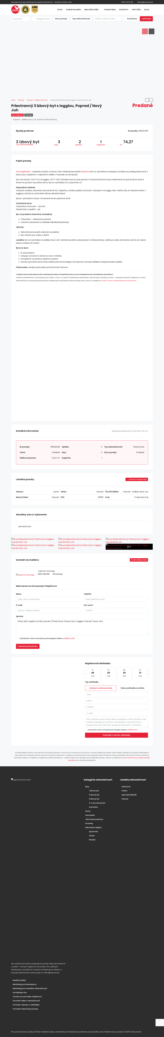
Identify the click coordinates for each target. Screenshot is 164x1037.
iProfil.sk (37, 1032)
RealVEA (85, 171)
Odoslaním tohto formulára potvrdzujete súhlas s (47, 638)
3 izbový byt (94, 799)
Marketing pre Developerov (25, 984)
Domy (87, 811)
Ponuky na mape (73, 9)
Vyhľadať (146, 18)
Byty (87, 786)
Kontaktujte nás (20, 992)
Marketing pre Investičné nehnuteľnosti (30, 988)
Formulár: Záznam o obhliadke (26, 1005)
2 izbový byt (94, 795)
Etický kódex (136, 1032)
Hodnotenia (110, 9)
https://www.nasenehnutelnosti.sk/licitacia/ (119, 281)
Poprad (125, 799)
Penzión (92, 840)
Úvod (59, 9)
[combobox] (107, 18)
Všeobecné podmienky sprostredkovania (85, 1032)
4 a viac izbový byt (97, 803)
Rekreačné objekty (93, 827)
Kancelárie (90, 815)
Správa (19, 616)
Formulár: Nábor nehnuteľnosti (26, 1000)
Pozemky (89, 823)
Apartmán (93, 831)
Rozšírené (132, 18)
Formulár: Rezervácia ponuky (25, 1009)
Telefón (87, 594)
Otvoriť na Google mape (137, 479)
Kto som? (88, 605)
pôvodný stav (24, 526)
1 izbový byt (94, 790)
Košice (124, 790)
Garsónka (93, 807)
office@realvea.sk (51, 972)
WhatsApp (58, 574)
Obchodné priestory (94, 819)
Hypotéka (136, 9)
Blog (146, 9)
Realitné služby (91, 9)
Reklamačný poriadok (114, 1032)
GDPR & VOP (69, 638)
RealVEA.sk (62, 1032)
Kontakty (123, 9)
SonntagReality (23, 171)
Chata (91, 835)
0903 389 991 (43, 574)
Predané (29, 115)
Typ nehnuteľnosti (81, 18)
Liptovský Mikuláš (129, 795)
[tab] (145, 31)
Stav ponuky (61, 18)
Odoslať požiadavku (28, 646)
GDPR (127, 1032)
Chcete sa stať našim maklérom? (27, 996)
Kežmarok (126, 786)
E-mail (19, 605)
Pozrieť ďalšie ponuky (139, 560)
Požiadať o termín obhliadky (116, 735)
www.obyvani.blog (130, 758)
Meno (18, 594)
